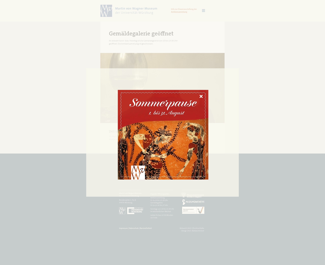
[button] (201, 96)
